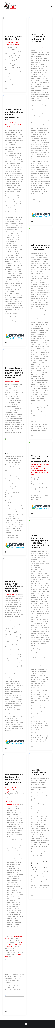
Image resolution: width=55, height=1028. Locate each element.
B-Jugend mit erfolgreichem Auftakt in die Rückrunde (38, 38)
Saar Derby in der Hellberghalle (14, 37)
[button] (51, 6)
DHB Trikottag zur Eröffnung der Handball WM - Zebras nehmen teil (14, 779)
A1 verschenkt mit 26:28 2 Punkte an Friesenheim (40, 247)
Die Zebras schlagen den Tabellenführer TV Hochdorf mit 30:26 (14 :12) (14, 586)
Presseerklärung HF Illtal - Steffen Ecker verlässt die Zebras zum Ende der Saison (14, 373)
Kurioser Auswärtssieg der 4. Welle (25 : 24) (40, 772)
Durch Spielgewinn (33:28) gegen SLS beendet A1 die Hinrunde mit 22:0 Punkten (40, 541)
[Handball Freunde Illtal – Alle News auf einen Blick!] (9, 6)
